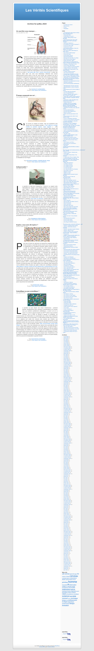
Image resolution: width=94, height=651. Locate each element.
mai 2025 (66, 355)
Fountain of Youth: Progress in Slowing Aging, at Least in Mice (70, 124)
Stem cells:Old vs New (68, 268)
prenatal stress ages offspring (70, 237)
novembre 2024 (67, 363)
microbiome (65, 587)
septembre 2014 (67, 519)
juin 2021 (66, 416)
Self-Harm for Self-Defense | (70, 258)
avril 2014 (66, 526)
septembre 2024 (67, 366)
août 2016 (66, 490)
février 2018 (66, 467)
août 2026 (66, 336)
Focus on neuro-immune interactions (71, 119)
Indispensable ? (21, 167)
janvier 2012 (66, 560)
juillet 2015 (66, 507)
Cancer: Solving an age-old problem (71, 66)
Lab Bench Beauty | (68, 163)
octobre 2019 (67, 441)
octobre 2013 (67, 534)
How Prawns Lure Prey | (69, 142)
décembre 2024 (67, 362)
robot (64, 594)
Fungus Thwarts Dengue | (69, 128)
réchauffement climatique (72, 594)
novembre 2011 (67, 563)
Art (78, 574)
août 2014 (66, 521)
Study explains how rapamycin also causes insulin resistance (71, 270)
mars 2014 (66, 527)
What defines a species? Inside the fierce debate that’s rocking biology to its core (37, 266)
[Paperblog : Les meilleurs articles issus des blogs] (66, 635)
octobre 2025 (67, 349)
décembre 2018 (67, 454)
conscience (73, 578)
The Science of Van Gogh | (69, 295)
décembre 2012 (67, 546)
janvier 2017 (66, 484)
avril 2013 (66, 541)
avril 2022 (66, 403)
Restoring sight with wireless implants (71, 249)
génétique (65, 582)
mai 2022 (66, 401)
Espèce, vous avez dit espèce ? (27, 225)
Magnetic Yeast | (67, 171)
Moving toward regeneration (70, 195)
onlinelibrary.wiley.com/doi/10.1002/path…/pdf (72, 224)
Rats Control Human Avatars (70, 244)
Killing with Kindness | (68, 162)
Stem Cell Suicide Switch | (69, 266)
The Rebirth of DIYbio (68, 293)
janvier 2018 (66, 468)
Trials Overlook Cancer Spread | (70, 306)
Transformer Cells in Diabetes (70, 303)
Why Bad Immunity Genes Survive (71, 327)
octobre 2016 (67, 487)
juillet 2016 (66, 491)
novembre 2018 (67, 455)
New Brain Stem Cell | (68, 205)
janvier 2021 (66, 422)
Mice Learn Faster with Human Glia (71, 181)
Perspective (66, 233)
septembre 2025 (67, 350)
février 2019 (66, 451)
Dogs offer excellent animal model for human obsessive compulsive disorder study (71, 97)
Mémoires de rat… (68, 178)
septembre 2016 (67, 489)
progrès (69, 592)
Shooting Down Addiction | (69, 263)
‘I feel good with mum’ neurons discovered (38, 72)
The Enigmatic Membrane (69, 287)
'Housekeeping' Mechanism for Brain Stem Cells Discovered (71, 33)
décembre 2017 (67, 469)
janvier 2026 (66, 345)
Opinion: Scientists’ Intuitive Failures (71, 229)
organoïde (73, 591)
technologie (42, 339)
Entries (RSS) (42, 646)
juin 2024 (66, 369)
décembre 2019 (67, 439)
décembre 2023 (67, 377)
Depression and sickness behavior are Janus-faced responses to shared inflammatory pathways (71, 78)
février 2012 (66, 559)
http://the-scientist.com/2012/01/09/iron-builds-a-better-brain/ (71, 146)
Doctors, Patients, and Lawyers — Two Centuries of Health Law (70, 95)
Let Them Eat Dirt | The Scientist (71, 169)
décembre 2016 (67, 485)
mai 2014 (66, 525)
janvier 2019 (66, 453)
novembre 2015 (67, 501)
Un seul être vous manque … (26, 31)
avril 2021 (66, 418)
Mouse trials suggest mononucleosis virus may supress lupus (71, 194)
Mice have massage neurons (70, 180)
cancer (64, 576)
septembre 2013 (67, 535)
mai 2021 (66, 417)
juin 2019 (66, 446)
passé (77, 591)
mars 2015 (66, 512)
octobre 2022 (67, 395)
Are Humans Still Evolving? (69, 52)
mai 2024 (66, 371)
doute (63, 579)
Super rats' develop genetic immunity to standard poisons (71, 276)
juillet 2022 (66, 399)
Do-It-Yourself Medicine (69, 92)
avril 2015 (66, 510)
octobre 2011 (66, 564)
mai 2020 (66, 432)
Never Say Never (67, 204)
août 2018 (66, 459)
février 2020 (66, 436)
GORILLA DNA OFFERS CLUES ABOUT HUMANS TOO (70, 135)
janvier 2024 (66, 376)
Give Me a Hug (67, 133)
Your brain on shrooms (37, 198)
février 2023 (66, 390)
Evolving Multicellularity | (69, 109)
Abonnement (66, 25)
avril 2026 (66, 341)
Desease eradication (68, 82)
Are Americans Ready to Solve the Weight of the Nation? (70, 49)
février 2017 (66, 482)
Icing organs (66, 153)
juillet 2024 (66, 368)
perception (64, 592)
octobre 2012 (67, 549)
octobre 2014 (67, 518)
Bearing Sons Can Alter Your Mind (71, 57)
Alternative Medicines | (68, 43)
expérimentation (68, 579)
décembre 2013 (67, 531)
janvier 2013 (66, 545)
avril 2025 (66, 357)
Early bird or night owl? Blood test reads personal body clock (70, 100)
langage (73, 586)
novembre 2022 (67, 394)
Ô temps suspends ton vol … (26, 95)
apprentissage (73, 574)
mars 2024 (66, 373)
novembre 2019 (67, 440)
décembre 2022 (67, 392)
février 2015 (66, 513)
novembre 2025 (67, 348)
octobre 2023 (67, 380)
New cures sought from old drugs (71, 206)
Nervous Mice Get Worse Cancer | (71, 201)
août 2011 (66, 567)
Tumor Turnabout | (68, 309)
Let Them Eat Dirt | (68, 167)
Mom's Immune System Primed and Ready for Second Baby (71, 184)
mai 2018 (66, 463)
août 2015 (66, 505)
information (73, 585)
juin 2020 (66, 431)
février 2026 (66, 344)
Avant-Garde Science (68, 55)
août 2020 (66, 428)
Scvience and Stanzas (68, 256)
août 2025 (66, 351)
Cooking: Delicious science (69, 71)
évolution (65, 605)
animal (67, 574)
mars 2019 (66, 450)
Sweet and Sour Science (69, 277)
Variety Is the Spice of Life (69, 314)
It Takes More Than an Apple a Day (71, 157)
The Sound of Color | (68, 297)
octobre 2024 (67, 364)
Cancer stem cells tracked (69, 65)
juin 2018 (66, 462)
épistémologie (65, 603)
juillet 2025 (66, 353)
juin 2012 (66, 554)
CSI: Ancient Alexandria (69, 72)
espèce (41, 285)
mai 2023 (66, 386)
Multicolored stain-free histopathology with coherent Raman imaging (71, 197)
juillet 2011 (66, 568)
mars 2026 (66, 342)
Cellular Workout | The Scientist (70, 67)
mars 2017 (66, 481)
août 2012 (66, 551)
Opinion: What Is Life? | (69, 230)
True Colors (66, 307)
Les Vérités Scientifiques (47, 10)
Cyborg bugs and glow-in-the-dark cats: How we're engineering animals (70, 75)
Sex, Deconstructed (68, 261)
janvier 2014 (66, 530)
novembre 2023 (67, 378)
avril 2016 (66, 495)
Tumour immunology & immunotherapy (68, 311)
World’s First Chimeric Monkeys (70, 330)
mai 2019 (66, 448)
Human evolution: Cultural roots (70, 152)
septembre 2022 (67, 396)
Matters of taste (67, 172)
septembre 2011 (67, 566)
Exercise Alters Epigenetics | (70, 111)
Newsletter (66, 28)
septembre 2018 (67, 458)
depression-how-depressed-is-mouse (71, 80)
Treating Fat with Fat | (68, 305)
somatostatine (41, 89)
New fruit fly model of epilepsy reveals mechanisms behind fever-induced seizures (70, 208)
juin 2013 (66, 539)
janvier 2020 (66, 437)
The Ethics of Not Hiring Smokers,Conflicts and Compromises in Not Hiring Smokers (71, 289)
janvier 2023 (66, 391)
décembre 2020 (67, 423)
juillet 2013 (66, 537)
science (65, 596)
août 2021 (66, 413)
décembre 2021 (67, 408)
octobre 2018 (67, 457)
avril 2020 (66, 434)
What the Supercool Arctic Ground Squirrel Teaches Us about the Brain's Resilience (71, 321)
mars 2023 (66, 389)
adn (63, 574)
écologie (64, 602)
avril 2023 (66, 387)
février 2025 (66, 359)
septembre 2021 (67, 412)
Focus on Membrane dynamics (70, 118)
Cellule (67, 576)
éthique (71, 603)
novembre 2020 (67, 425)
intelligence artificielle (66, 586)
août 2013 (66, 536)
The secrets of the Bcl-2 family (70, 296)
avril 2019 (66, 449)
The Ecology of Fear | (68, 285)
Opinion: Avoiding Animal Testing (71, 225)
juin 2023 (66, 385)
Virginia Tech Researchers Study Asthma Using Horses (70, 317)
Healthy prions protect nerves (70, 137)
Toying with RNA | (67, 302)
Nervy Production (67, 202)
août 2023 (66, 382)
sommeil (65, 598)
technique (74, 598)
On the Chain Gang (68, 219)
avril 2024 (66, 372)
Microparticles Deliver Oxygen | (70, 182)
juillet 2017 (66, 476)
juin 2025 (66, 354)
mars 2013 (66, 542)
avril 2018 (66, 464)
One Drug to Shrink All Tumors (70, 221)
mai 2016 (66, 494)
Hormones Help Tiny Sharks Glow (71, 138)
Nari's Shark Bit (67, 200)
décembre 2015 (67, 500)
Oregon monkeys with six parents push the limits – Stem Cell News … (70, 232)
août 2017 (66, 475)
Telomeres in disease (68, 282)
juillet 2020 (66, 430)
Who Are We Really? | (68, 326)
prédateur (74, 592)
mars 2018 (66, 466)
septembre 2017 (67, 473)
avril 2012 (66, 557)
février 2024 (66, 375)
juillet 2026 (66, 337)
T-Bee (65, 280)
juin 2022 (66, 400)
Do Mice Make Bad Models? (70, 91)
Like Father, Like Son (68, 170)
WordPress (57, 645)
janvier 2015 (66, 514)
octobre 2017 (67, 472)
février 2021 (66, 421)
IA (68, 584)
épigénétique (70, 602)
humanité (64, 585)
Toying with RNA (67, 301)
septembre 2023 (67, 381)
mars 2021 (66, 419)
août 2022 (66, 398)
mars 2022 (66, 404)
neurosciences (35, 339)
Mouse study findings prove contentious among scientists (69, 192)
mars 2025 (66, 358)
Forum (65, 27)
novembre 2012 (67, 548)
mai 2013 (66, 540)
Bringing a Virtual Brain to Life (70, 64)
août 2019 (66, 444)
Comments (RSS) (50, 646)
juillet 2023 (66, 384)
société (73, 596)
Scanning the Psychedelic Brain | (71, 252)
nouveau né (34, 89)
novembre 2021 (67, 409)
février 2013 (66, 544)
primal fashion (67, 238)
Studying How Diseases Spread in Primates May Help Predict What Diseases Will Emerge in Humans (70, 272)
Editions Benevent (68, 102)
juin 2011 (66, 569)
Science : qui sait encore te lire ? (71, 253)
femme (74, 579)
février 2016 (66, 498)
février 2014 (66, 528)
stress (69, 598)
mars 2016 (66, 496)
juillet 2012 (66, 553)
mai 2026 (66, 340)
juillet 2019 (66, 445)
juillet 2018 (66, 460)
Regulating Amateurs (68, 245)
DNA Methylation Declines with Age (71, 85)
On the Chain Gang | (68, 220)
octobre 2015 (67, 503)
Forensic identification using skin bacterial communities (70, 121)
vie (67, 600)
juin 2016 (66, 492)
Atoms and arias (67, 54)
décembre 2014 (67, 516)
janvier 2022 (66, 407)
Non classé (35, 90)
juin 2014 (66, 523)
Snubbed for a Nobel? (68, 265)
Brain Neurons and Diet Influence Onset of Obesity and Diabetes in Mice (71, 62)
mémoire (66, 589)
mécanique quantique (32, 160)
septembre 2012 (67, 550)
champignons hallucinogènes (38, 218)
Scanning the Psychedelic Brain (70, 250)
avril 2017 (66, 480)
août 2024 (66, 367)
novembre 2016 (67, 486)
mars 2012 (66, 558)
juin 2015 (66, 508)
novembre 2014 (67, 517)
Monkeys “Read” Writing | (69, 186)
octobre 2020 (67, 426)
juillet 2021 (66, 414)
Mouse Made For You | (69, 187)
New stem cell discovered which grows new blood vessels (70, 212)
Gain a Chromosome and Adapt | (71, 130)
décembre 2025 (67, 346)
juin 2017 (66, 477)
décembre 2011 (67, 562)
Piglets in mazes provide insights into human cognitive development (71, 236)
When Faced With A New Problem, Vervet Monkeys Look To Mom (70, 325)
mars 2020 (66, 435)
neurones (64, 591)
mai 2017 (66, 478)
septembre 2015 (67, 504)
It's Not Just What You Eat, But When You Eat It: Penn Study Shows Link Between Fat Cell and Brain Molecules (71, 160)
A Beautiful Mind (67, 34)
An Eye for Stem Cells (68, 45)
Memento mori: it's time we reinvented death (69, 177)
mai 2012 (66, 555)
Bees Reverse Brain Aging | (70, 59)
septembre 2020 (67, 427)
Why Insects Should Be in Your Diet (71, 328)
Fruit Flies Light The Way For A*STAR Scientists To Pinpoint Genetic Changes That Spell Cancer (71, 126)
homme (72, 581)
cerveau (74, 576)
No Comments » (43, 90)
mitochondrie (71, 587)
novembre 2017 (67, 471)
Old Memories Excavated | (69, 218)
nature (72, 589)
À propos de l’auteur (68, 24)
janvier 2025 (66, 360)
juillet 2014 (66, 522)
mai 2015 (66, 509)
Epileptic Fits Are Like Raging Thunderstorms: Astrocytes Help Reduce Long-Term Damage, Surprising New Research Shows (70, 105)
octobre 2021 (67, 410)
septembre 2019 (67, 442)
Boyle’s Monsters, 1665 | (69, 60)
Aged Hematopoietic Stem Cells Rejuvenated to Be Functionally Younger (70, 40)
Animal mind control (68, 46)
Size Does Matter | (68, 264)
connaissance (65, 578)
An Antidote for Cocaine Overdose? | (71, 44)
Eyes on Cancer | (67, 112)
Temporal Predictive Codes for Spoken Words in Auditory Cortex (70, 284)
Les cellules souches (68, 165)
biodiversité (36, 285)
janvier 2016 (66, 499)
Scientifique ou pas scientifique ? (27, 291)
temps (48, 160)
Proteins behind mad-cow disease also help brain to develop (70, 241)
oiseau (69, 591)
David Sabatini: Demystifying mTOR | (71, 76)
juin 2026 (66, 339)
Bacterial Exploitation (68, 56)
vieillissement (72, 600)
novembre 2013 (67, 532)
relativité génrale (42, 160)
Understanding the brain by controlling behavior (69, 313)
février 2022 (66, 405)
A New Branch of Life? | (69, 36)
